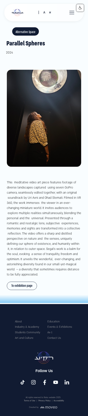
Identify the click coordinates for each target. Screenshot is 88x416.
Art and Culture (24, 338)
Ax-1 (49, 332)
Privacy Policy (44, 400)
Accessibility (59, 400)
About (18, 321)
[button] (71, 12)
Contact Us (54, 338)
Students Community (27, 332)
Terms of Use (29, 400)
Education (53, 321)
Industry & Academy (27, 327)
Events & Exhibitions (59, 327)
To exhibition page (21, 285)
